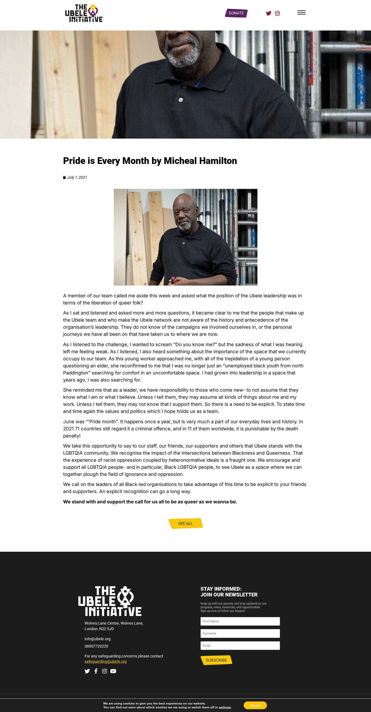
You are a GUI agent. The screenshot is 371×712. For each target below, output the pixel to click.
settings (225, 707)
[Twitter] (268, 13)
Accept (255, 705)
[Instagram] (277, 13)
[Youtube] (113, 671)
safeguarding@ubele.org (106, 661)
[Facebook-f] (96, 671)
